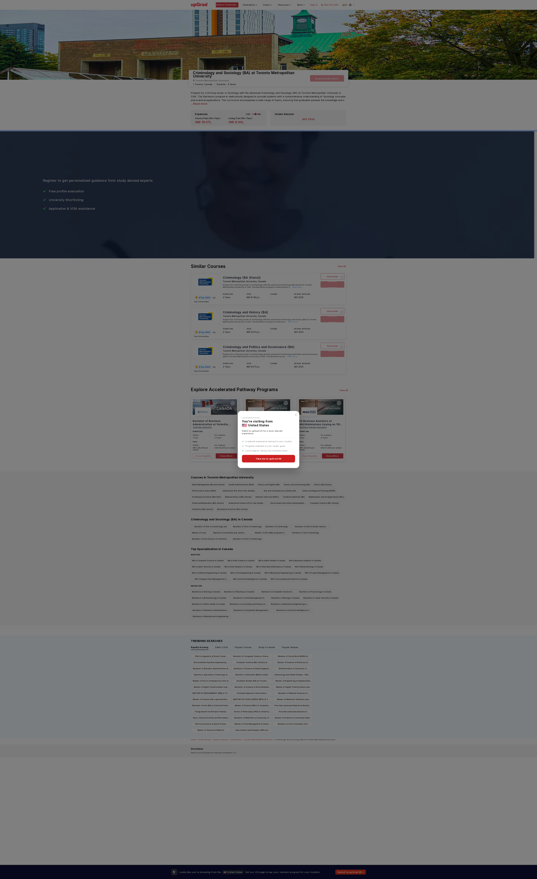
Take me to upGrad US (268, 458)
